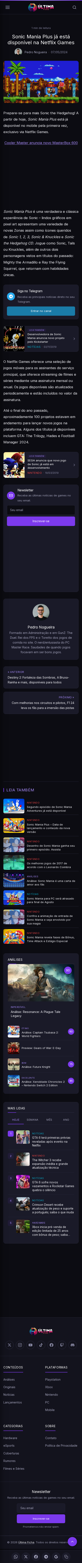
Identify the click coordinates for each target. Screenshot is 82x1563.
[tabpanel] (41, 1183)
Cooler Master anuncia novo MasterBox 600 (41, 143)
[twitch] (62, 1345)
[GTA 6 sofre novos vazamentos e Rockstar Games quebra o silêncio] (23, 1181)
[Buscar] (74, 7)
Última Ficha (26, 1542)
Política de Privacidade (61, 1445)
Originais (9, 1387)
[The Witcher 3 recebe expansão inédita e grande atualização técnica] (23, 1159)
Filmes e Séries (13, 1468)
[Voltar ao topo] (72, 1541)
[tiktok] (41, 1345)
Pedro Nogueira (36, 52)
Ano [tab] (66, 1119)
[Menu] (7, 7)
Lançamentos (12, 1402)
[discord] (72, 1345)
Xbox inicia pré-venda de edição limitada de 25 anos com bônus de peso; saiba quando (50, 1231)
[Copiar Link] (66, 1557)
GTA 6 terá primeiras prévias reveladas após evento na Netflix (51, 1141)
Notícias (9, 1394)
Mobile (50, 1410)
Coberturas (11, 1453)
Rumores (9, 1461)
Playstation (53, 1379)
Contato (51, 1438)
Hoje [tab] (16, 1119)
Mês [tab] (49, 1119)
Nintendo (51, 1394)
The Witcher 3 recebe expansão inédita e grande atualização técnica (50, 1164)
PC (47, 1402)
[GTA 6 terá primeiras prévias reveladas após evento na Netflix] (23, 1137)
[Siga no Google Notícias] (56, 1557)
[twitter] (9, 1345)
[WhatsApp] (16, 1557)
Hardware (10, 1438)
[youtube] (30, 1345)
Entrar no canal (41, 311)
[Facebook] (36, 1557)
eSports (9, 1445)
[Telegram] (46, 1557)
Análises (9, 1379)
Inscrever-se (41, 521)
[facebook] (51, 1345)
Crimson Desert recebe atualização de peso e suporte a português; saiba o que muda (53, 1208)
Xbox (49, 1387)
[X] (26, 1557)
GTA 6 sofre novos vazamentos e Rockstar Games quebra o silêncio (53, 1186)
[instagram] (20, 1345)
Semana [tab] (32, 1119)
